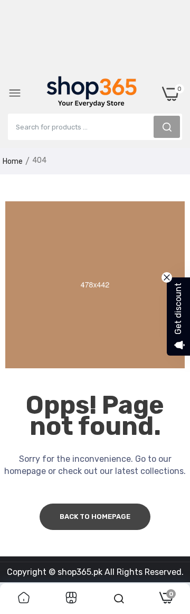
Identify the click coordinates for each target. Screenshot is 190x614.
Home (13, 161)
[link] (24, 598)
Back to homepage (95, 516)
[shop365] (91, 93)
